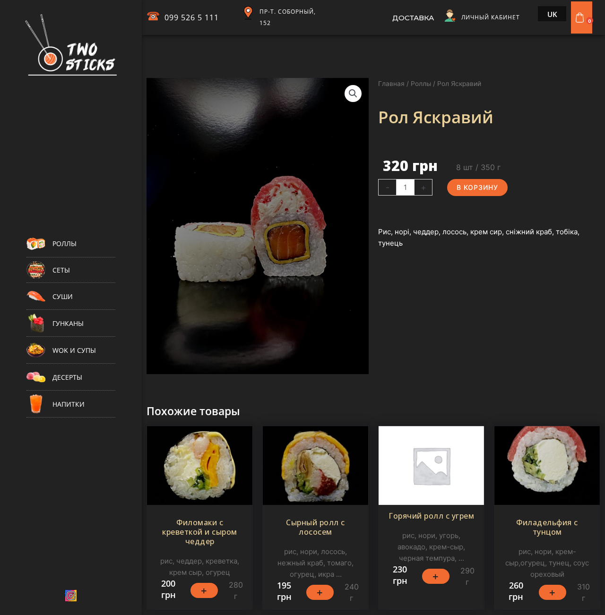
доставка (413, 17)
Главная (391, 83)
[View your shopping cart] (581, 17)
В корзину (477, 187)
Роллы (421, 83)
